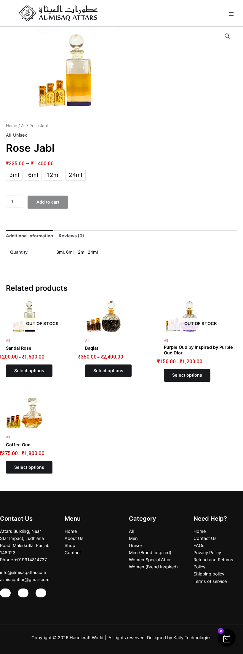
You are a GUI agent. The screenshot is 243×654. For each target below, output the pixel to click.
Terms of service (210, 581)
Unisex (20, 135)
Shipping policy (209, 574)
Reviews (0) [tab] (71, 236)
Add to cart (47, 202)
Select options (29, 370)
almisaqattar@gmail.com (24, 579)
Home (11, 125)
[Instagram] (5, 593)
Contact (73, 552)
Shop (70, 545)
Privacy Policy (207, 552)
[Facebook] (23, 593)
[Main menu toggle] (231, 13)
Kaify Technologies (192, 637)
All (23, 125)
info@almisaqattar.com (23, 572)
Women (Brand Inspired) (153, 567)
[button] (227, 36)
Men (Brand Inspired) (150, 552)
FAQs (199, 545)
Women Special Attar (150, 559)
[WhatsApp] (41, 593)
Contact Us (205, 538)
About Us (74, 538)
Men (133, 538)
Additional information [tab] (29, 236)
